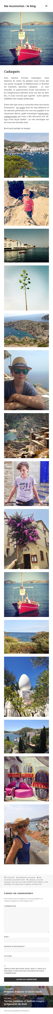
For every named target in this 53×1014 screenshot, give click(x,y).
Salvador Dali (36, 884)
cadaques (31, 880)
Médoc (40, 882)
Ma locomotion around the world (22, 878)
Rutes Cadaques (25, 884)
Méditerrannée (32, 882)
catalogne (7, 882)
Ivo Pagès (20, 107)
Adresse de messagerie (14, 946)
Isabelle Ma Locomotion (26, 877)
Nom (6, 937)
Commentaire (10, 906)
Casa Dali (39, 880)
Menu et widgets (46, 8)
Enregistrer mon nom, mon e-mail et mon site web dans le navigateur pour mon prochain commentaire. (25, 971)
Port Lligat (15, 884)
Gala (16, 882)
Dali (13, 882)
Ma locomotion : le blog (20, 6)
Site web (8, 956)
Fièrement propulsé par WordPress (16, 1011)
